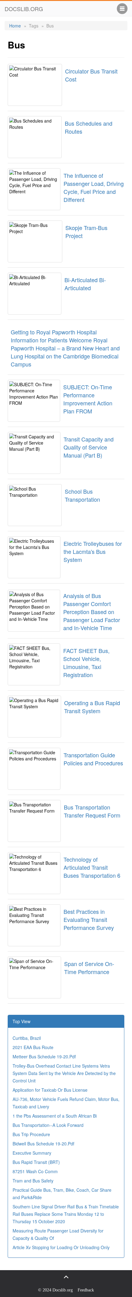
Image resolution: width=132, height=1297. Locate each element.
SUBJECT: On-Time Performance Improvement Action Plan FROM (87, 399)
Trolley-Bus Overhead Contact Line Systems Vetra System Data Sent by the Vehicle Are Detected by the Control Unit (64, 1073)
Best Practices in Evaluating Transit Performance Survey (89, 919)
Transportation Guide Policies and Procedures (93, 759)
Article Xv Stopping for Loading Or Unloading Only (61, 1247)
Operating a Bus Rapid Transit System (92, 707)
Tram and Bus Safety (33, 1181)
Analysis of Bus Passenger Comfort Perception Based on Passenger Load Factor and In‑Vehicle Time (91, 612)
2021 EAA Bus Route (33, 1047)
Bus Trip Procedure (31, 1134)
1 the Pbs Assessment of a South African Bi (55, 1116)
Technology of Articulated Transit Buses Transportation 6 (92, 867)
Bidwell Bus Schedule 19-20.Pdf (43, 1143)
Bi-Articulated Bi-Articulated (85, 284)
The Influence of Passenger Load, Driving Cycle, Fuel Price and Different (94, 187)
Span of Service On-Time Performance (89, 968)
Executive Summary (32, 1153)
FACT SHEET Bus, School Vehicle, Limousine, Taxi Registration (86, 662)
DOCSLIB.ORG (24, 9)
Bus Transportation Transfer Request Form (92, 811)
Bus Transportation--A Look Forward (48, 1125)
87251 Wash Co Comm (35, 1171)
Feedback (86, 1290)
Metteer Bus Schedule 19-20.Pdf (44, 1056)
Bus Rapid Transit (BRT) (36, 1162)
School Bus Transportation (82, 495)
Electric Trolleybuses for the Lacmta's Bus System (93, 551)
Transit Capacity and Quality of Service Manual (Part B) (89, 447)
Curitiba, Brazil (27, 1038)
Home (15, 26)
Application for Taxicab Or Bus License (50, 1090)
